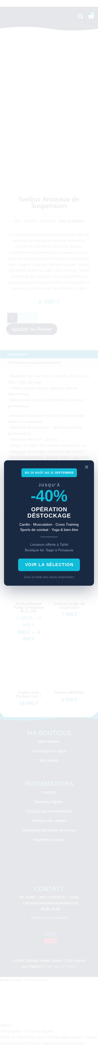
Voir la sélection (49, 564)
